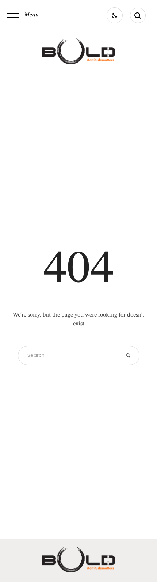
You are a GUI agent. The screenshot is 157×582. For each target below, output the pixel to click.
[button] (23, 15)
